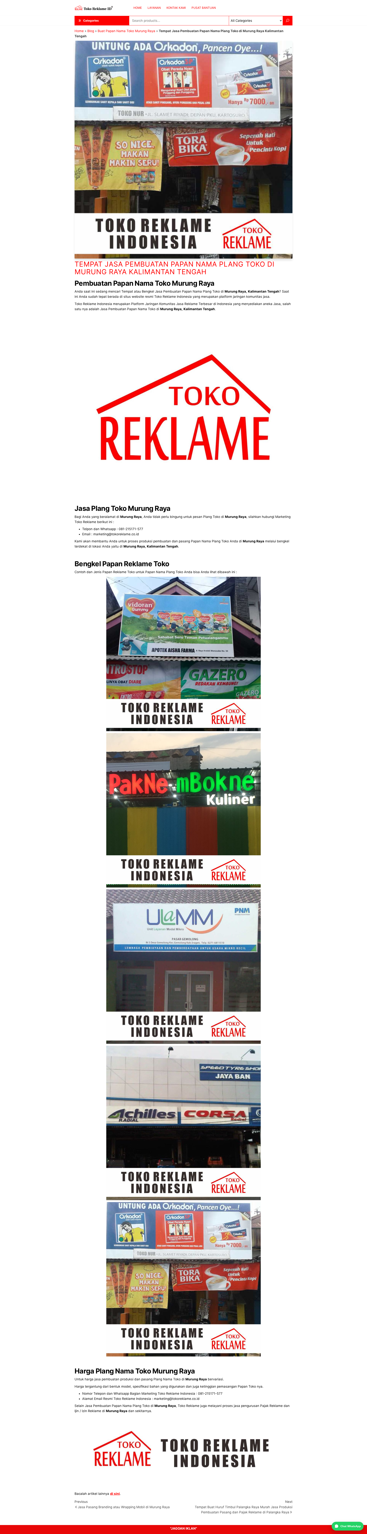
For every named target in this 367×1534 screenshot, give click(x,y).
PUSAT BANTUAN (204, 8)
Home (79, 31)
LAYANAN (154, 8)
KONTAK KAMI (176, 8)
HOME (137, 8)
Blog (90, 31)
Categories (91, 20)
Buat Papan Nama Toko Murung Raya (126, 31)
